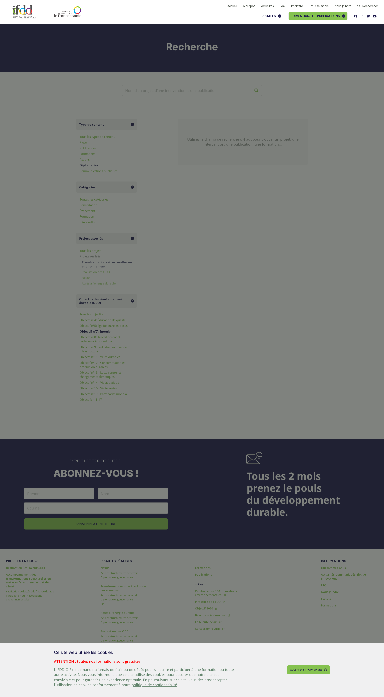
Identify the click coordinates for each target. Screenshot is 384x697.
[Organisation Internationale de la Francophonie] (67, 12)
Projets (269, 16)
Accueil (232, 6)
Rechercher (370, 6)
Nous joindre (343, 6)
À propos (249, 6)
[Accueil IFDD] (24, 12)
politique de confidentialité (154, 684)
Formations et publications (315, 16)
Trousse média (319, 6)
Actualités (267, 6)
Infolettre (297, 6)
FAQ (282, 6)
